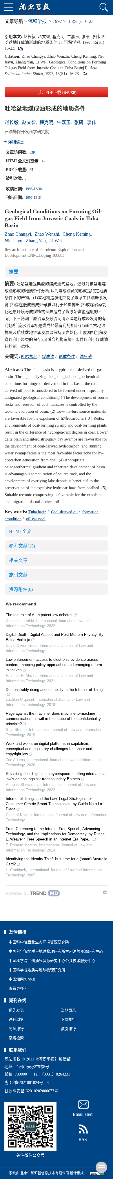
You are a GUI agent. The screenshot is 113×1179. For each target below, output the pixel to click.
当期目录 (68, 1010)
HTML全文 (20, 531)
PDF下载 (60, 92)
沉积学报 (37, 21)
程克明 (46, 122)
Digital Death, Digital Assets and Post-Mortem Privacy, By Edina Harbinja (54, 637)
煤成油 (48, 356)
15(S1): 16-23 (81, 21)
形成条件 (67, 356)
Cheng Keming (77, 234)
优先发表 (16, 1010)
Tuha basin (37, 512)
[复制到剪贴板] (20, 48)
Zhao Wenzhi (46, 234)
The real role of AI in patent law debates (39, 615)
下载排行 (68, 1019)
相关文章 (18, 560)
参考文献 (22, 545)
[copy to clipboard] (84, 74)
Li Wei (55, 240)
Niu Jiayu (13, 240)
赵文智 (29, 122)
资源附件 (21, 589)
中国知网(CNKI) (22, 979)
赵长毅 (12, 122)
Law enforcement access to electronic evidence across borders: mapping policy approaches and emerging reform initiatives (54, 664)
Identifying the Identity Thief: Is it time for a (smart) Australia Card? (56, 861)
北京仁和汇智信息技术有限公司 (44, 1173)
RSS (83, 1139)
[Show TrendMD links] (105, 892)
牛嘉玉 (64, 122)
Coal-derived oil (64, 512)
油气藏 (86, 356)
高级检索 (16, 1038)
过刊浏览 (16, 1019)
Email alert (82, 1114)
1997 (57, 21)
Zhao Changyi (18, 234)
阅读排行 (16, 1029)
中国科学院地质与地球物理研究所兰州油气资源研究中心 (56, 951)
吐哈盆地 (29, 356)
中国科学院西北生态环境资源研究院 (39, 942)
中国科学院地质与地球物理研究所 (37, 970)
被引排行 (68, 1029)
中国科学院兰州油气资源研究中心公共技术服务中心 (52, 960)
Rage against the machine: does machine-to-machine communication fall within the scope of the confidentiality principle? (53, 718)
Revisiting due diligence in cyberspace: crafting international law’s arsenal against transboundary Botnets (56, 776)
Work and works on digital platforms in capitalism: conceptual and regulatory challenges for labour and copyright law (49, 748)
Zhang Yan (36, 240)
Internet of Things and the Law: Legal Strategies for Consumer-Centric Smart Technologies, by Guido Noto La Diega (54, 803)
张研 (78, 122)
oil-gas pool (35, 519)
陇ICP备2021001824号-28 (26, 1082)
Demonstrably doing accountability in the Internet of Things (55, 689)
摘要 (13, 271)
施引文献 (18, 574)
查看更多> (17, 988)
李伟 (91, 122)
